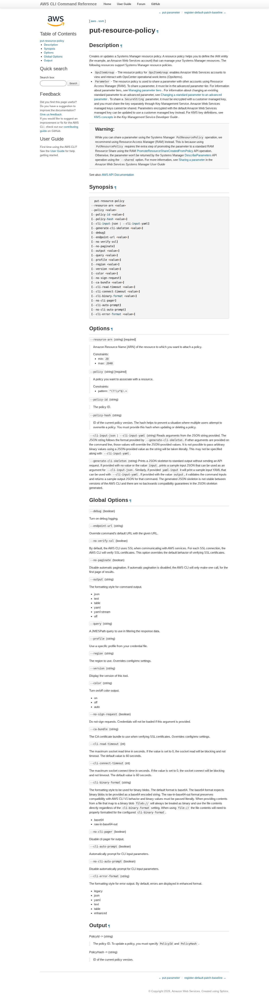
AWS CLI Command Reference (68, 4)
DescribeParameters (198, 155)
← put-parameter (169, 12)
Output (48, 60)
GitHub (155, 4)
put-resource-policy (52, 40)
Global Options (53, 56)
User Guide (124, 4)
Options (49, 52)
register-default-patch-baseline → (205, 12)
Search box (47, 77)
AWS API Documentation (118, 174)
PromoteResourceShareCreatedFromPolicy (165, 151)
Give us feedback (51, 114)
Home (107, 4)
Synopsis (49, 48)
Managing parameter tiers (145, 90)
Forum (141, 4)
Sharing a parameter (192, 159)
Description (51, 44)
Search (73, 83)
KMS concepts (103, 117)
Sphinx (224, 991)
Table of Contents (58, 33)
